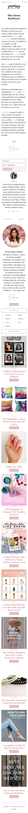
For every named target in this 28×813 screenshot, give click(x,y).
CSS (22, 92)
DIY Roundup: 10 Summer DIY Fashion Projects (14, 512)
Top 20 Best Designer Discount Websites (14, 791)
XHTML (14, 92)
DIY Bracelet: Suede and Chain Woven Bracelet (14, 701)
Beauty (14, 368)
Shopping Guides (14, 787)
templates (16, 54)
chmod (16, 51)
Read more (14, 380)
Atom (14, 120)
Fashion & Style (14, 554)
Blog (7, 64)
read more (14, 304)
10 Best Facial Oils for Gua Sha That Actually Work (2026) (14, 607)
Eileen (14, 181)
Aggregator (5, 112)
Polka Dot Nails (14, 466)
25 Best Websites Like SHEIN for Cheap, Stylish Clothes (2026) (14, 559)
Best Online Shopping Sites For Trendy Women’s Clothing (14, 655)
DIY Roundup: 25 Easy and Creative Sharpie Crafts (14, 421)
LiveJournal (5, 39)
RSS (22, 115)
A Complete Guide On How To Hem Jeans (14, 746)
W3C (23, 89)
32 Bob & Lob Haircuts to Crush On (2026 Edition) (14, 374)
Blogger (15, 36)
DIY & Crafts (14, 416)
